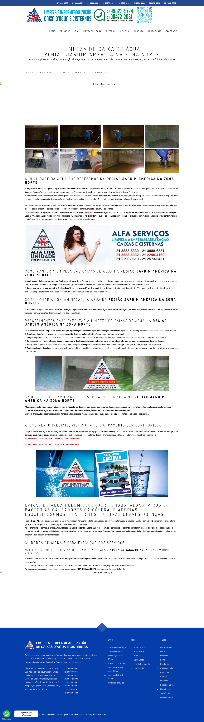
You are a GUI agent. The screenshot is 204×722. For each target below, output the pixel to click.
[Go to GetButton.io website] (6, 719)
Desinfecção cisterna (116, 663)
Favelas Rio (139, 668)
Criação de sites (99, 715)
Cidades (124, 31)
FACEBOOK (171, 31)
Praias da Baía (166, 668)
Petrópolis (164, 672)
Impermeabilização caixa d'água (116, 669)
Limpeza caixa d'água (117, 647)
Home (52, 31)
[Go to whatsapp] (6, 713)
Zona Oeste (139, 660)
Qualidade (101, 72)
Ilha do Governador (142, 664)
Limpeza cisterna (115, 651)
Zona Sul (137, 656)
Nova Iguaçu (165, 689)
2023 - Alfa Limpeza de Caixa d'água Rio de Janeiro (58, 715)
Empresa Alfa (46, 72)
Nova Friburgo (166, 697)
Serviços (65, 31)
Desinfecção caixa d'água (115, 657)
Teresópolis (165, 693)
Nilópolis (164, 681)
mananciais (93, 196)
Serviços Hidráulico (116, 683)
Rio (77, 31)
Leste (162, 660)
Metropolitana (92, 31)
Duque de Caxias (167, 685)
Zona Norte (139, 651)
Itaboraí (163, 676)
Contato (139, 31)
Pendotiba (164, 664)
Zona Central (139, 647)
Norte (162, 651)
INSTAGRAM (154, 31)
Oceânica (164, 656)
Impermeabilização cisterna (116, 677)
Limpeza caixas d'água (73, 72)
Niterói (110, 31)
